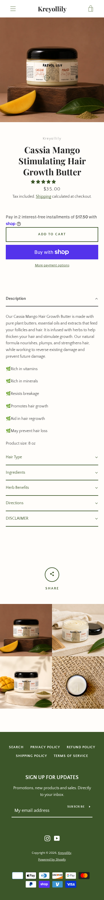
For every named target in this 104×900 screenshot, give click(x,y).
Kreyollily (52, 9)
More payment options (52, 265)
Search (16, 747)
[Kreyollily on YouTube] (57, 838)
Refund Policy (81, 747)
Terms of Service (71, 756)
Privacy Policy (45, 747)
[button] (44, 182)
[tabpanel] (52, 378)
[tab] (52, 299)
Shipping (43, 196)
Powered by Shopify (52, 859)
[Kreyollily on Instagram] (47, 838)
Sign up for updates (52, 777)
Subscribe (76, 806)
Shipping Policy (31, 756)
